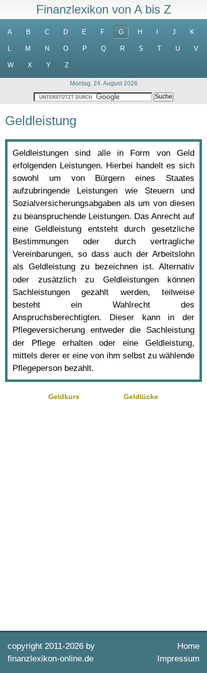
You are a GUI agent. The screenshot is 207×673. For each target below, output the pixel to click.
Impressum (178, 658)
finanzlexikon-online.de (50, 658)
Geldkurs (63, 397)
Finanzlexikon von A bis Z (103, 9)
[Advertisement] (103, 514)
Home (188, 646)
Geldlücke (141, 397)
